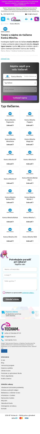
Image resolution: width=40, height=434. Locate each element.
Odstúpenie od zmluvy (8, 406)
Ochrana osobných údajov (9, 390)
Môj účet (4, 401)
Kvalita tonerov (6, 379)
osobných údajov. (28, 293)
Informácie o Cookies (8, 395)
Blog (2, 363)
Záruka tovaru (5, 371)
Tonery (6, 23)
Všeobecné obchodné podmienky (12, 388)
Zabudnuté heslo (7, 403)
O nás (3, 360)
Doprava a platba (7, 368)
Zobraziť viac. (35, 11)
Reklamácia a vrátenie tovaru (10, 393)
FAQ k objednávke (7, 376)
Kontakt (4, 409)
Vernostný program (7, 366)
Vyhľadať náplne (20, 97)
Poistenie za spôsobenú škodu (11, 373)
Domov (1, 24)
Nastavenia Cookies (7, 398)
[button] (3, 19)
